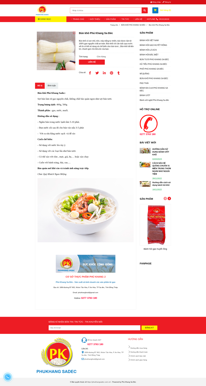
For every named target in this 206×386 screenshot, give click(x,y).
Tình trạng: (83, 57)
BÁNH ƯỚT (145, 95)
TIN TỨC (125, 19)
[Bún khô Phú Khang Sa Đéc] (42, 10)
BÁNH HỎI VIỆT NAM (149, 40)
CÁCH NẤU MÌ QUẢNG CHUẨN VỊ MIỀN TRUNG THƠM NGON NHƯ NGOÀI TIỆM (161, 168)
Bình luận (52, 86)
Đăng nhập (156, 2)
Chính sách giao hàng (138, 360)
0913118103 (164, 19)
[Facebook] (90, 73)
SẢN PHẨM (111, 19)
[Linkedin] (104, 73)
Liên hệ (92, 62)
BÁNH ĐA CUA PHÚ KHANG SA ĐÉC (154, 89)
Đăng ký (167, 2)
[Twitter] (97, 73)
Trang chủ (115, 25)
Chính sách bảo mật (138, 356)
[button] (161, 10)
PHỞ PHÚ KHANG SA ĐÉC (152, 69)
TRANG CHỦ (78, 19)
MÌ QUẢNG (144, 74)
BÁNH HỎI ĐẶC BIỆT (149, 55)
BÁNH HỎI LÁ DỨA (148, 50)
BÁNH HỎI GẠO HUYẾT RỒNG (153, 45)
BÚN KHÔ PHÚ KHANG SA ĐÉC (134, 25)
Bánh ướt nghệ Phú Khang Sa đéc (154, 100)
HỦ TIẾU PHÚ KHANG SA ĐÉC (153, 64)
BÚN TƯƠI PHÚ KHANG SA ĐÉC (154, 59)
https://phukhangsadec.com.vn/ (99, 382)
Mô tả (39, 86)
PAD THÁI (144, 83)
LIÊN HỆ (138, 19)
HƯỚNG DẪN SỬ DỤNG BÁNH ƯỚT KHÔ (160, 152)
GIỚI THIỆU (95, 19)
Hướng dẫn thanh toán (139, 352)
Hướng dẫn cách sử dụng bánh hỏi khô (161, 183)
